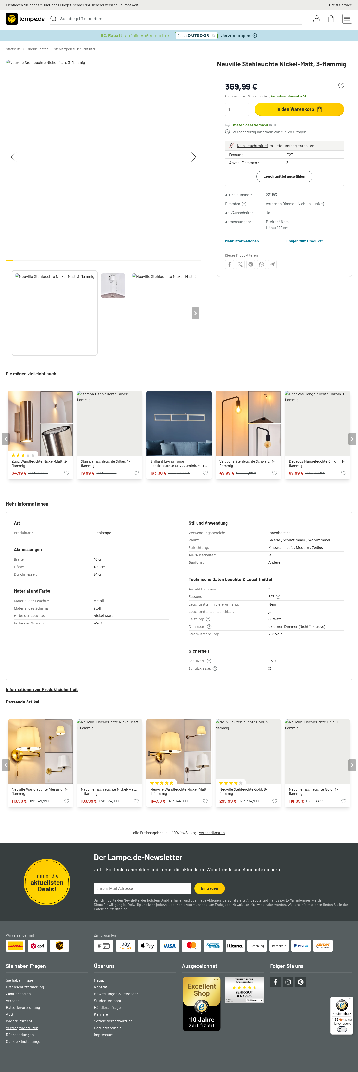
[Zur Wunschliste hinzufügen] (341, 86)
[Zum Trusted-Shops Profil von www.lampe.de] (223, 1004)
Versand (13, 1000)
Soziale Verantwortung (113, 1021)
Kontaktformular (188, 905)
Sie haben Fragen (21, 980)
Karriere (101, 1014)
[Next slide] (195, 313)
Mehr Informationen (242, 240)
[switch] (342, 1029)
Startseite (13, 49)
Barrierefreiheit (107, 1027)
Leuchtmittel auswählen (284, 176)
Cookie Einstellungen (24, 1041)
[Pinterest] (250, 264)
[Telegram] (272, 264)
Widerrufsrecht (19, 1021)
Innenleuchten (37, 49)
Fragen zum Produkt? (304, 240)
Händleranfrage (107, 1007)
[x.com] (240, 264)
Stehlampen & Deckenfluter (74, 49)
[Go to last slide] (6, 439)
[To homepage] (25, 19)
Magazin (101, 980)
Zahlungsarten (18, 993)
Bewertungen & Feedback (116, 993)
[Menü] (350, 999)
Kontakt (101, 986)
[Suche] (53, 18)
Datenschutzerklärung (110, 909)
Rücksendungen (20, 1034)
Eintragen (209, 888)
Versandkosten (258, 96)
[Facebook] (229, 264)
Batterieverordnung (23, 1007)
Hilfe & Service (339, 4)
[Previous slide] (12, 313)
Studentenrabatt (108, 1000)
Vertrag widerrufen (22, 1027)
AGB (9, 1014)
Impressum (103, 1034)
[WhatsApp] (261, 264)
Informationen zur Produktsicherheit (42, 689)
